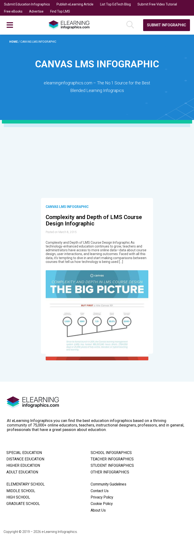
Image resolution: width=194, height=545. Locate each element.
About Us (98, 510)
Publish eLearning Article (75, 4)
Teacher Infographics (112, 459)
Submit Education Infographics (27, 4)
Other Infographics (110, 472)
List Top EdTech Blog (115, 4)
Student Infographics (112, 465)
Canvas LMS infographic (67, 206)
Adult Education (22, 472)
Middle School (20, 491)
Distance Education (25, 459)
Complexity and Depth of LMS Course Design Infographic (94, 220)
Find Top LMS (60, 11)
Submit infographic (166, 25)
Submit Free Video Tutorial (157, 4)
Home (13, 41)
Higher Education (23, 465)
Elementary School (25, 484)
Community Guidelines (108, 484)
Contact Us (100, 491)
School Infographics (111, 453)
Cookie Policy (102, 504)
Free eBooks (13, 11)
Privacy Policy (102, 497)
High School (18, 497)
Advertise (36, 11)
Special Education (24, 453)
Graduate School (23, 504)
